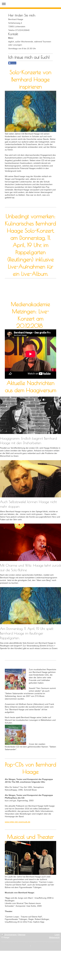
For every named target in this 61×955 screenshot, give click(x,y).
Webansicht (54, 937)
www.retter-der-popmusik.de (17, 822)
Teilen (13, 63)
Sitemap (21, 934)
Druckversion (10, 934)
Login (57, 934)
